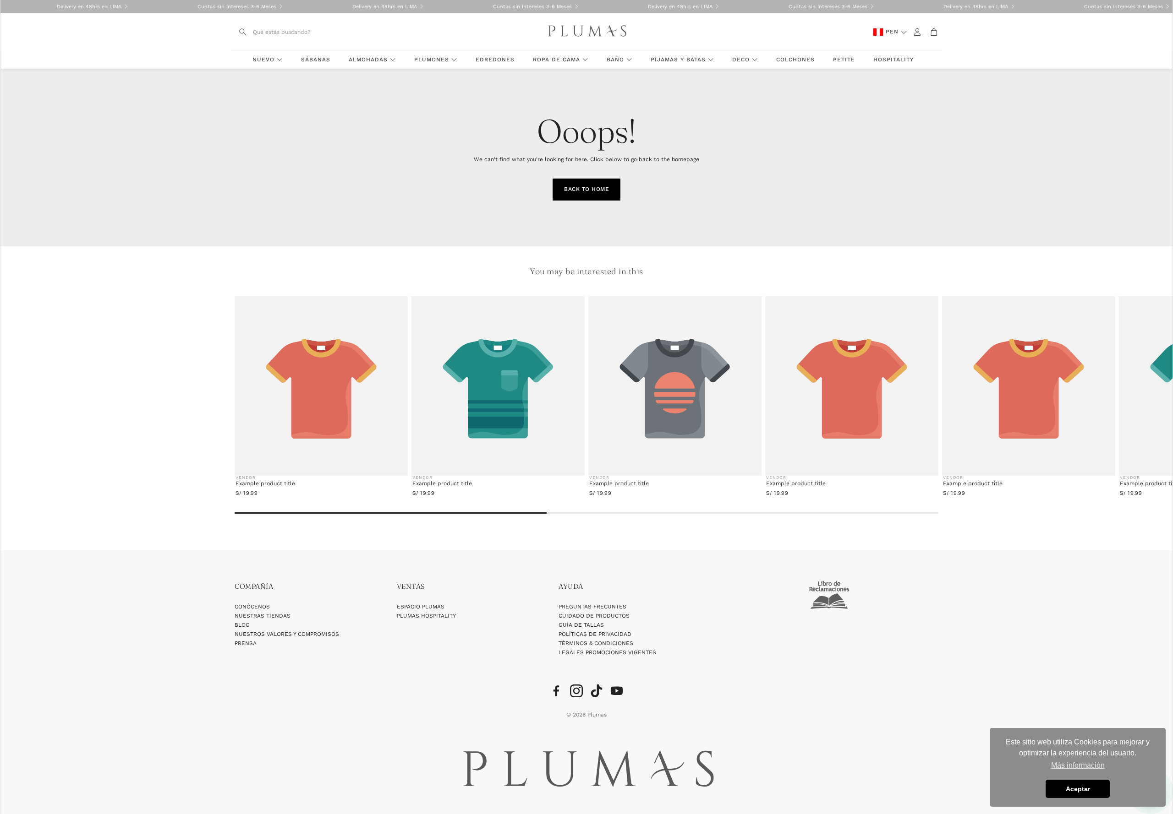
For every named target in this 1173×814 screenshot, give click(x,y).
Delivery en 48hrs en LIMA (72, 6)
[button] (289, 32)
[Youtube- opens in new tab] (616, 690)
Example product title (265, 483)
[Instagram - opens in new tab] (576, 690)
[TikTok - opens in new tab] (596, 690)
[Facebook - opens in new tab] (556, 690)
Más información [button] (1078, 765)
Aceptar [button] (1078, 788)
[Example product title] (321, 389)
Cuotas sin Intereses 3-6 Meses (220, 6)
